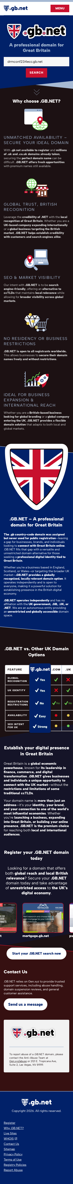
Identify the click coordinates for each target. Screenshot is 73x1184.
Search (36, 72)
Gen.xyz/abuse (18, 1061)
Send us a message (25, 1004)
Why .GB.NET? (14, 1128)
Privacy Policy (13, 1154)
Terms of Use (13, 1159)
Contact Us (11, 1144)
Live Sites (10, 1133)
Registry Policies (15, 1165)
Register (9, 1123)
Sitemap (9, 1149)
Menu (59, 8)
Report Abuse (13, 1170)
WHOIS (9, 1138)
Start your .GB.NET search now (36, 953)
